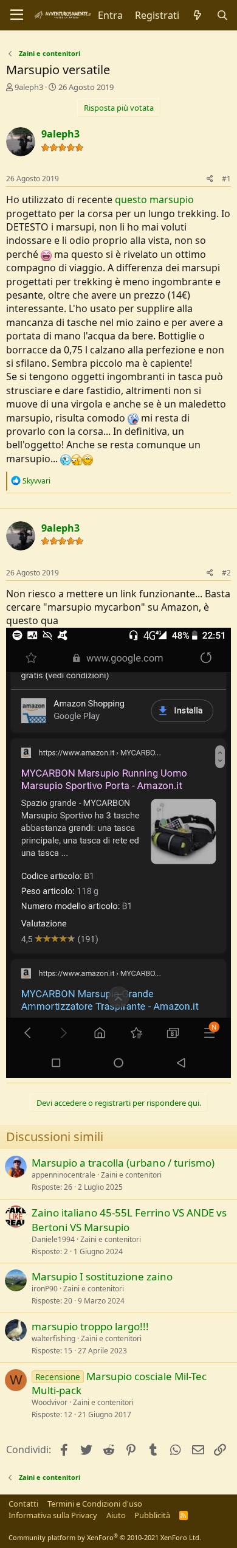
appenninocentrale (63, 1175)
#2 (226, 572)
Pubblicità (152, 1515)
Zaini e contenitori (131, 1175)
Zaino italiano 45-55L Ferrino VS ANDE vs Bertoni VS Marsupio (129, 1220)
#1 (226, 178)
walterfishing (53, 1338)
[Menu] (16, 15)
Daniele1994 (53, 1239)
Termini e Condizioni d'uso (94, 1503)
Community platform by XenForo (105, 1537)
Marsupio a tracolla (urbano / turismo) (123, 1163)
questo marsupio (154, 199)
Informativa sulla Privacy (53, 1515)
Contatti (23, 1503)
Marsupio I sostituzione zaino (102, 1276)
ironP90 (45, 1288)
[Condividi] (210, 179)
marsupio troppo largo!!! (90, 1326)
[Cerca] (222, 15)
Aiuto (116, 1515)
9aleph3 (29, 87)
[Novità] (197, 15)
